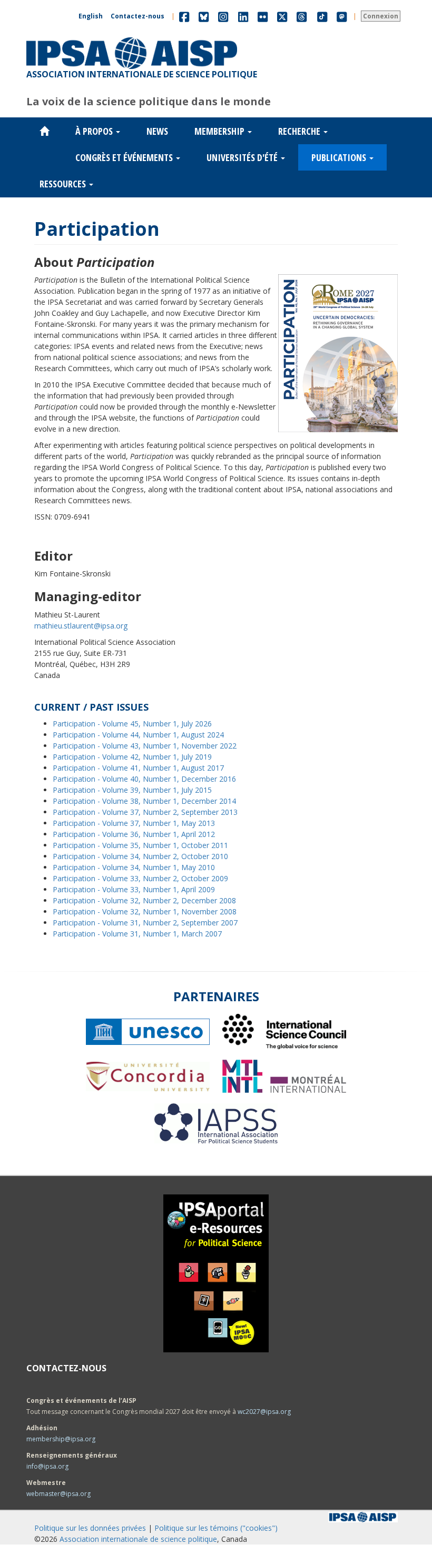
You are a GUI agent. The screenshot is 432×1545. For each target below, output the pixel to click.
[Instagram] (223, 16)
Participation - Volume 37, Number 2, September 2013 (145, 812)
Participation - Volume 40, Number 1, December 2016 (144, 779)
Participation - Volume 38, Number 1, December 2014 (144, 801)
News (157, 131)
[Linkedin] (243, 16)
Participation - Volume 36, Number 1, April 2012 (134, 834)
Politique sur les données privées (90, 1528)
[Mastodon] (342, 16)
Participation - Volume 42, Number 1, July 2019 (132, 757)
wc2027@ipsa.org (264, 1411)
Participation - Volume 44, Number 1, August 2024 (138, 735)
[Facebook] (184, 16)
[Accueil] (131, 37)
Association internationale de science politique (138, 1539)
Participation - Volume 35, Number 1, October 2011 (140, 845)
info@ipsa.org (47, 1466)
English (90, 16)
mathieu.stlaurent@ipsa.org (80, 626)
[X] (282, 16)
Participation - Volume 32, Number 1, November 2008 (145, 911)
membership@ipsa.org (60, 1438)
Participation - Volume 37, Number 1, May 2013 (134, 823)
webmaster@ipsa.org (58, 1493)
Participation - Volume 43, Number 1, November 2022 (145, 746)
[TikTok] (322, 16)
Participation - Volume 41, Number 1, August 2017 (138, 768)
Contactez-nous (137, 16)
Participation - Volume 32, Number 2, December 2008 (144, 900)
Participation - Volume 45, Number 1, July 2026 (132, 724)
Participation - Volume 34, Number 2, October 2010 (140, 856)
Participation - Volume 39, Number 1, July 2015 (132, 790)
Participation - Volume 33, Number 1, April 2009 (134, 889)
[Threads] (302, 16)
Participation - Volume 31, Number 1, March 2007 (137, 934)
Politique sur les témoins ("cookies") (216, 1528)
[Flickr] (263, 16)
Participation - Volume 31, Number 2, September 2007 (145, 923)
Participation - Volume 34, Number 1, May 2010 (134, 867)
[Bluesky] (204, 16)
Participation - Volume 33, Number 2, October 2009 (140, 878)
